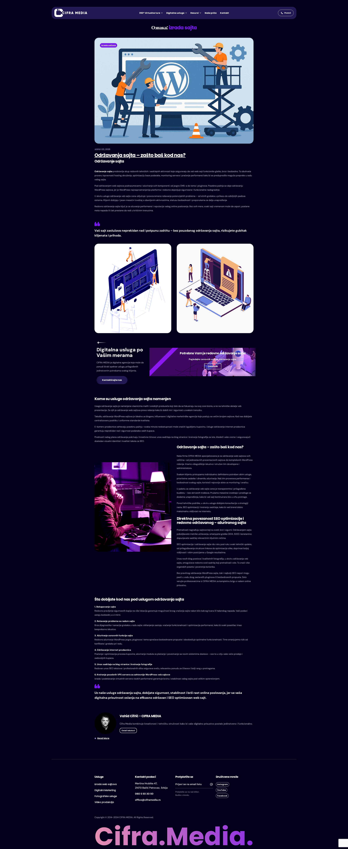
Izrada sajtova (108, 45)
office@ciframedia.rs (148, 799)
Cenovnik (213, 366)
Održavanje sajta (103, 171)
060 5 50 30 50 (144, 793)
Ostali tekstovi (128, 730)
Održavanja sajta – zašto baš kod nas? (140, 155)
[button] (286, 13)
